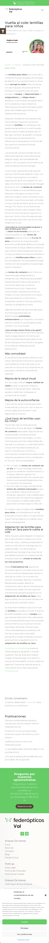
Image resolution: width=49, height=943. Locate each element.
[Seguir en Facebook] (22, 834)
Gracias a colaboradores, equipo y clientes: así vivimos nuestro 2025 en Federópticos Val (22, 723)
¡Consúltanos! (11, 671)
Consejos (37, 31)
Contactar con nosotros (16, 648)
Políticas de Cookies (14, 874)
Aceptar (24, 922)
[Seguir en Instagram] (27, 834)
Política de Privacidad (15, 871)
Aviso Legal (10, 868)
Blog (7, 854)
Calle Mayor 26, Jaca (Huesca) (18, 884)
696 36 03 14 (30, 2)
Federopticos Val (15, 31)
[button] (3, 31)
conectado (31, 702)
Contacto (9, 851)
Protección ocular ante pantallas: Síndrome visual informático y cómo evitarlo (22, 734)
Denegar (24, 928)
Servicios (9, 848)
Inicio (7, 845)
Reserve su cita (25, 806)
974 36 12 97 (19, 2)
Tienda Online (11, 858)
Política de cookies (23, 939)
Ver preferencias (24, 934)
